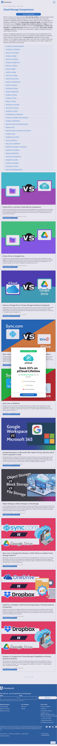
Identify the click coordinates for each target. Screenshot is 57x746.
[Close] (44, 349)
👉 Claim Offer (28, 395)
